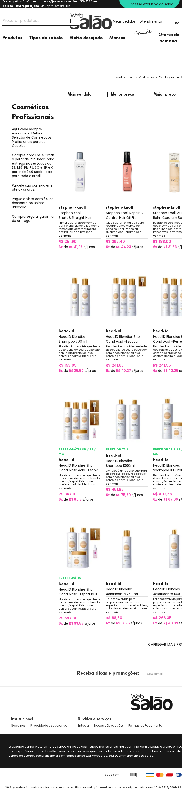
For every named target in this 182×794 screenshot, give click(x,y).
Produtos (12, 38)
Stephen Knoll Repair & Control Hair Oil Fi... (124, 215)
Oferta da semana (169, 38)
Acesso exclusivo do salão (151, 4)
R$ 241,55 (162, 365)
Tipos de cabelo (46, 38)
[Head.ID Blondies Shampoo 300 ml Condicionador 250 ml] (80, 295)
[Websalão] (152, 702)
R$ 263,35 (162, 618)
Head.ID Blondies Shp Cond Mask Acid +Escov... (79, 468)
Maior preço (165, 94)
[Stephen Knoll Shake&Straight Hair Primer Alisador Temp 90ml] (80, 171)
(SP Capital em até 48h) (55, 6)
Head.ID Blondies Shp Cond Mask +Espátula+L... (79, 592)
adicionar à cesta (80, 255)
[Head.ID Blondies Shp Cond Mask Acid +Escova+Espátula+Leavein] (80, 419)
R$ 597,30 (68, 618)
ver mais (65, 236)
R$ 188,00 (162, 241)
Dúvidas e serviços (94, 719)
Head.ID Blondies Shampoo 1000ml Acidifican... (120, 463)
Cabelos (146, 77)
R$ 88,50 (114, 618)
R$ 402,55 (162, 494)
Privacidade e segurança (48, 725)
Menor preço (122, 94)
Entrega (83, 725)
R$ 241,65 (115, 365)
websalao (124, 77)
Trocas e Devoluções (109, 725)
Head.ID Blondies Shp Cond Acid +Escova (123, 339)
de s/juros (77, 246)
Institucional (22, 719)
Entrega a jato (27, 6)
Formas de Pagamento (145, 725)
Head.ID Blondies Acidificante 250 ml (122, 591)
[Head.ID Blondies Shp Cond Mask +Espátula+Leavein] (80, 548)
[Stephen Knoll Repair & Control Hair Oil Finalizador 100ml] (127, 171)
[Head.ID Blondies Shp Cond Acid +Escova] (127, 295)
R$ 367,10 (68, 494)
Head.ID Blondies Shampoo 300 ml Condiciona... (73, 339)
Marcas (117, 38)
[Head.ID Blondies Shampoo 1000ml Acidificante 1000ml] (127, 419)
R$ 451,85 (115, 489)
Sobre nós (18, 725)
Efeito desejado (86, 38)
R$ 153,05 (68, 365)
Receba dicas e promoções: (108, 673)
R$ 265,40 (115, 241)
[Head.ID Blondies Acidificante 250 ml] (127, 548)
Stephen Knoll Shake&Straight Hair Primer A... (75, 215)
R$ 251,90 (68, 241)
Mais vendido (79, 94)
